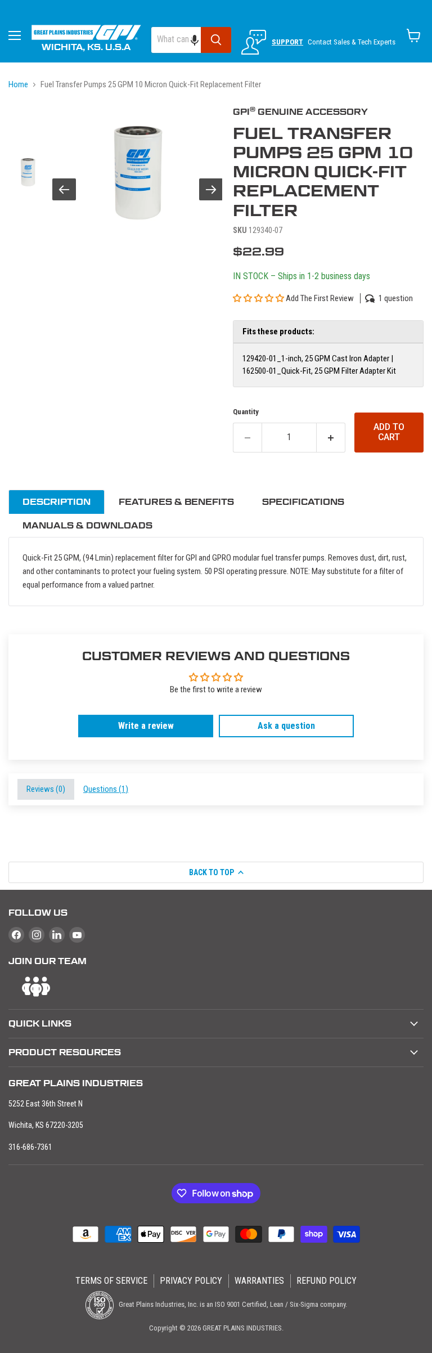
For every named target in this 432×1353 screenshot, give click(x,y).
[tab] (56, 502)
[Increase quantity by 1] (331, 437)
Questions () (105, 789)
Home (18, 84)
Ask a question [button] (286, 725)
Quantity (246, 411)
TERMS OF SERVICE (111, 1280)
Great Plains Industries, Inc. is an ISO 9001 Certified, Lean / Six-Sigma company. (232, 1304)
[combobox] (176, 40)
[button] (200, 40)
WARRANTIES (259, 1280)
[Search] (216, 40)
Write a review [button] (146, 725)
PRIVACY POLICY (191, 1280)
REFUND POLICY (326, 1280)
